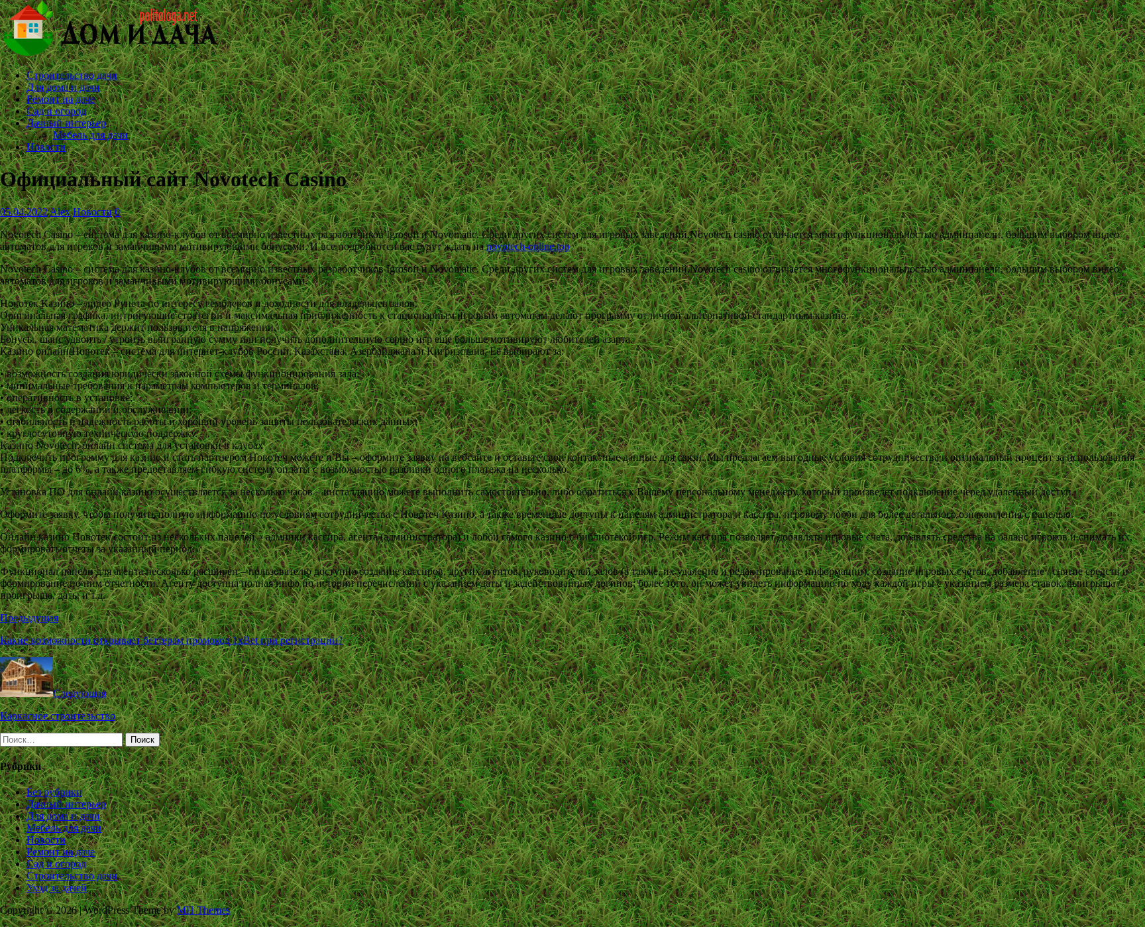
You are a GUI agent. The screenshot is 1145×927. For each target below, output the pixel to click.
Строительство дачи (72, 75)
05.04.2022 (24, 211)
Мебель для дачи (90, 135)
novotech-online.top (528, 246)
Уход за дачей (57, 887)
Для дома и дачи (63, 87)
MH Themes (203, 910)
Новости (46, 147)
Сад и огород (56, 111)
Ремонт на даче (61, 99)
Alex (60, 211)
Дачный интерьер (66, 123)
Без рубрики (54, 792)
